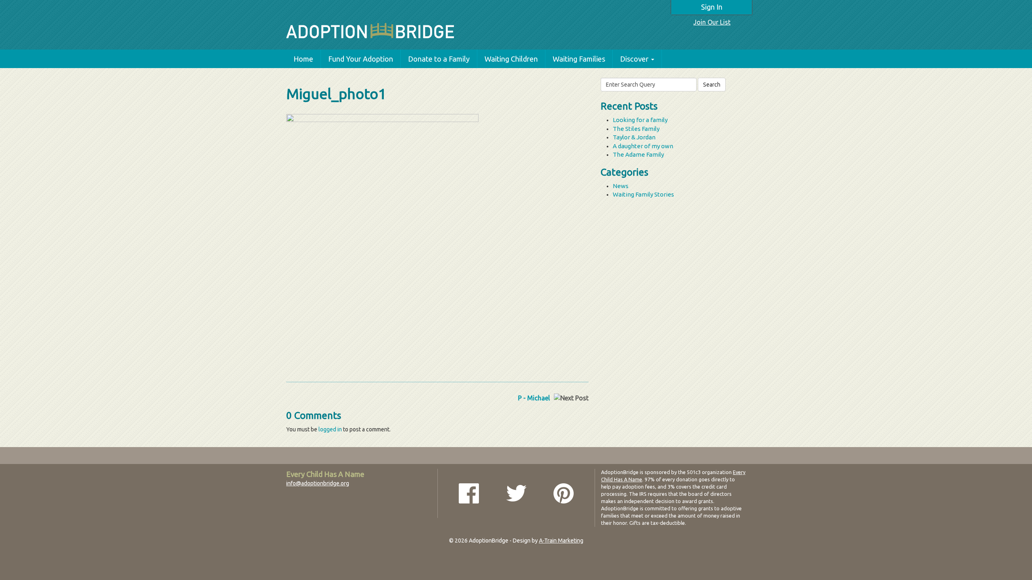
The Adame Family (638, 154)
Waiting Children (511, 59)
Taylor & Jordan (634, 137)
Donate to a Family (439, 59)
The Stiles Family (636, 128)
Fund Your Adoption (360, 59)
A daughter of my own (643, 146)
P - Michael (534, 398)
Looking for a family (640, 119)
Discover (634, 59)
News (620, 185)
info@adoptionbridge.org (317, 483)
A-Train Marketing (561, 540)
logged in (330, 429)
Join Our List (711, 22)
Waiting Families (579, 59)
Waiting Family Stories (643, 194)
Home (303, 59)
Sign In (711, 7)
